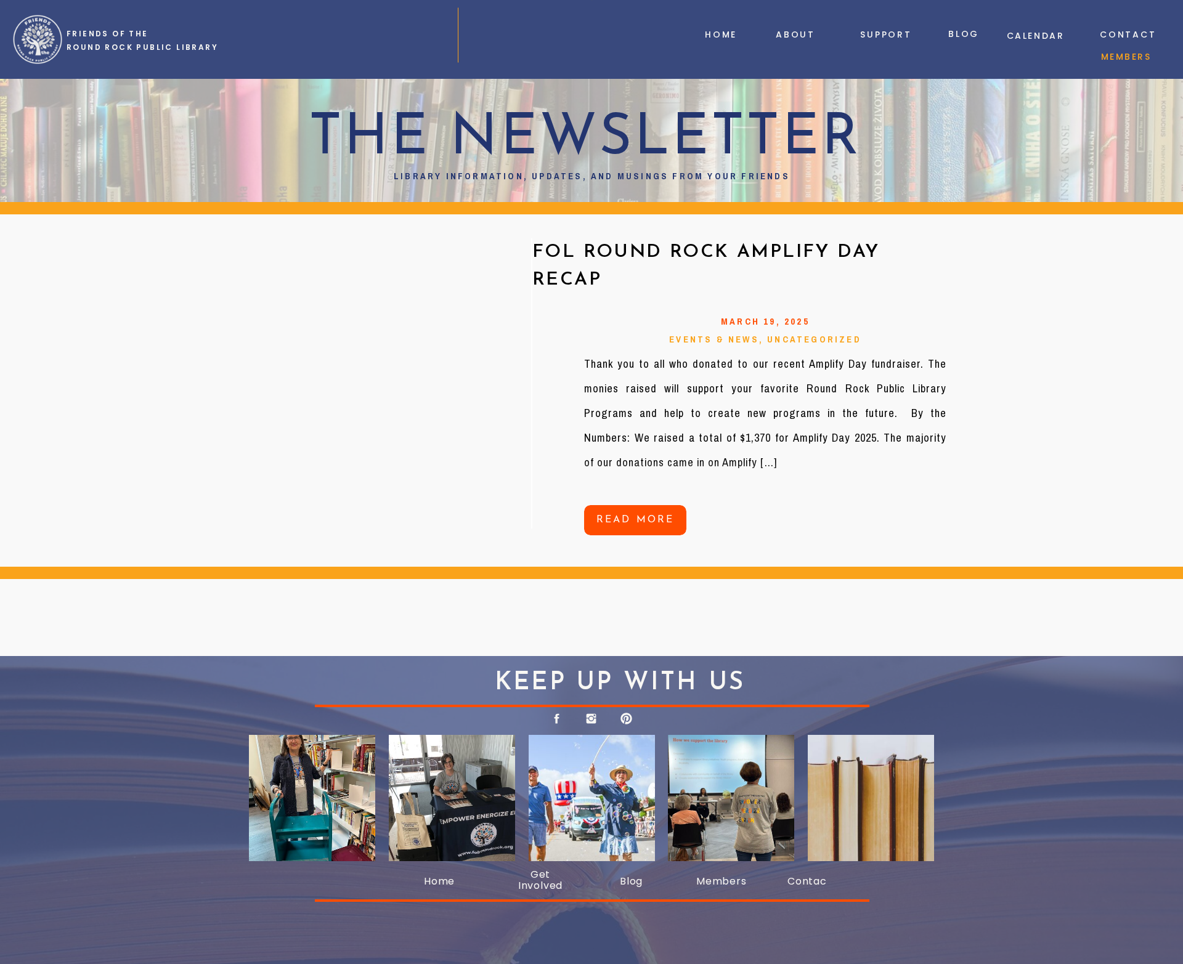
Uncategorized (814, 339)
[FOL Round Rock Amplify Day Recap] (377, 378)
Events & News (714, 339)
